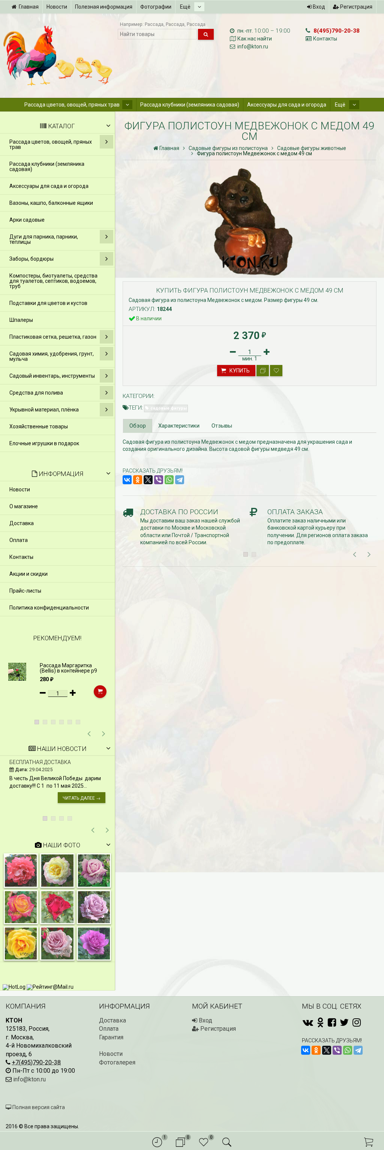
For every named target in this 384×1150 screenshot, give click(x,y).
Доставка (21, 523)
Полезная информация (103, 7)
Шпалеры (21, 320)
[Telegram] (179, 479)
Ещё (186, 7)
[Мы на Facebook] (332, 1022)
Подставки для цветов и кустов (48, 303)
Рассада (154, 24)
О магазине (23, 506)
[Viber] (158, 479)
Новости (56, 7)
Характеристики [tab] (179, 425)
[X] (148, 479)
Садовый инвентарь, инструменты (52, 376)
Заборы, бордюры (31, 259)
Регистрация (355, 7)
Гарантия (111, 1037)
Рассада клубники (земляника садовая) (189, 105)
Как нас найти (254, 39)
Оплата (18, 540)
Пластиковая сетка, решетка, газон (52, 337)
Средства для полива (36, 393)
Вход (318, 7)
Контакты (325, 39)
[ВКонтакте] (127, 479)
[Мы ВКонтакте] (308, 1022)
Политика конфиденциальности (49, 608)
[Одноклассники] (137, 479)
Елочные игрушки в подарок (44, 443)
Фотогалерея (117, 1062)
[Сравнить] (262, 370)
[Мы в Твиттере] (344, 1022)
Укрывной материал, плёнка (44, 410)
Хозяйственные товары (38, 426)
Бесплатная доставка (40, 762)
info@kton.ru (252, 47)
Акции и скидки (28, 574)
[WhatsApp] (169, 479)
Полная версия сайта (38, 1107)
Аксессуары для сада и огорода (286, 105)
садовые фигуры (168, 408)
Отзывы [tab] (222, 425)
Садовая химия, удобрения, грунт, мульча (51, 356)
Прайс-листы (25, 591)
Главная (29, 7)
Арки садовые (27, 220)
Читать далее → (81, 798)
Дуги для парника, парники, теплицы (43, 239)
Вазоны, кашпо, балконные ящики (51, 203)
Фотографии (155, 7)
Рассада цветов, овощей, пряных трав (72, 105)
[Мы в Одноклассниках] (320, 1022)
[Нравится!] (276, 370)
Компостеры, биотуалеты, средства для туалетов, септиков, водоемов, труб (53, 281)
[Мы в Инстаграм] (356, 1022)
